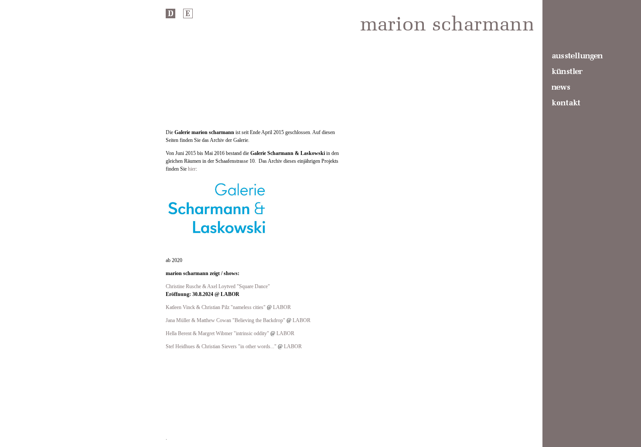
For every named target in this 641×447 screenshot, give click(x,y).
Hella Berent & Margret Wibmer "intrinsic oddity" (217, 333)
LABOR (282, 307)
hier (192, 169)
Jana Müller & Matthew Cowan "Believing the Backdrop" (225, 320)
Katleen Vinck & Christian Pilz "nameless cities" (216, 307)
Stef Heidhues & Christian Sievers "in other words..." (221, 346)
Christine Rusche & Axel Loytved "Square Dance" (218, 286)
